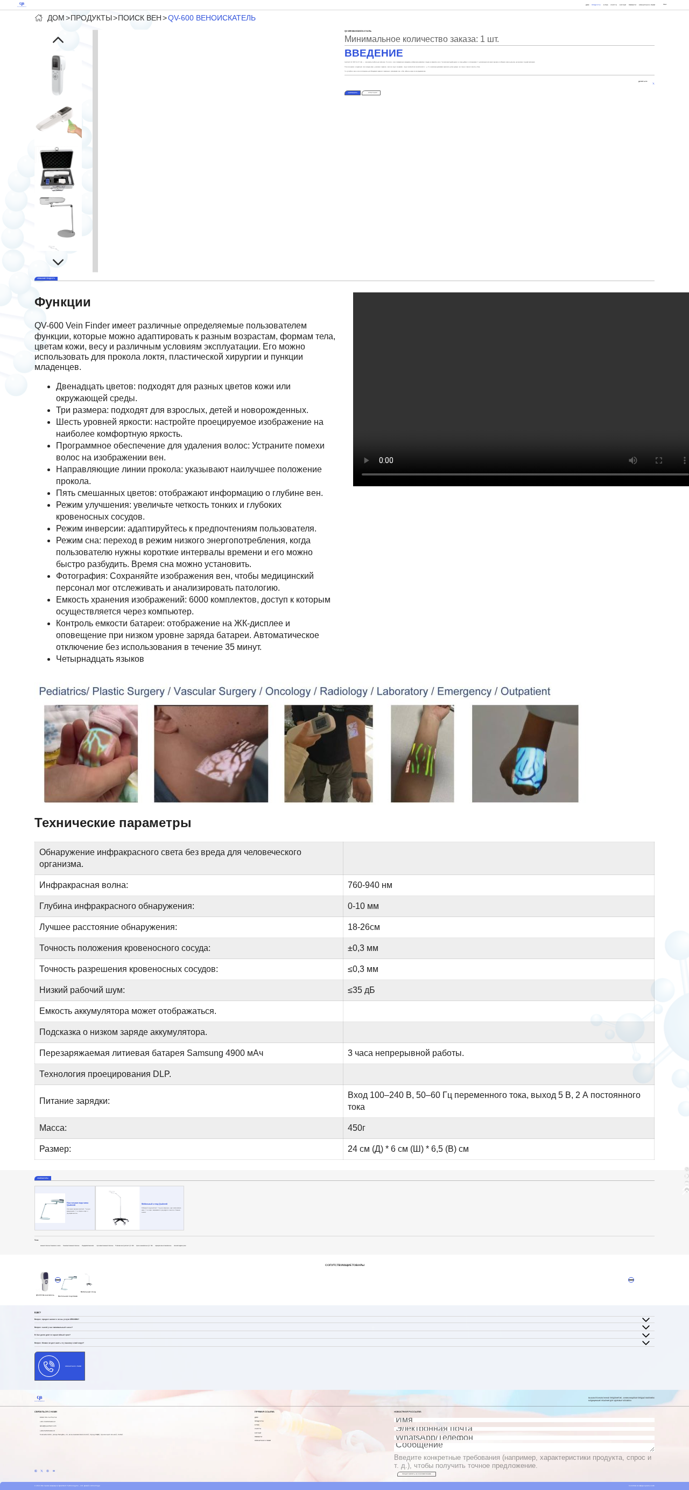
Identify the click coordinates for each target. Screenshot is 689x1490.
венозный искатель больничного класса (50, 1246)
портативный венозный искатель (104, 1246)
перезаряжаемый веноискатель (163, 1246)
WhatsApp (372, 93)
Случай (623, 5)
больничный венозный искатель (71, 1246)
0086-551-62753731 (48, 1417)
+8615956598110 (47, 1431)
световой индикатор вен (180, 1246)
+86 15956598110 (47, 1422)
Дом (587, 5)
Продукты (596, 5)
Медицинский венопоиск (88, 1246)
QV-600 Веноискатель (212, 17)
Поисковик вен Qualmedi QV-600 (124, 1246)
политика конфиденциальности (642, 1486)
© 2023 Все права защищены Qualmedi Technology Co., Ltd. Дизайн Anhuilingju (67, 1486)
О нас (605, 5)
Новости (632, 5)
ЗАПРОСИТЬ (352, 93)
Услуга (613, 5)
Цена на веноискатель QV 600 (144, 1246)
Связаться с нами (647, 5)
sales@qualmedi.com (48, 1426)
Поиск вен (139, 17)
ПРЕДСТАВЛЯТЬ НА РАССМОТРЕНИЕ (416, 1474)
